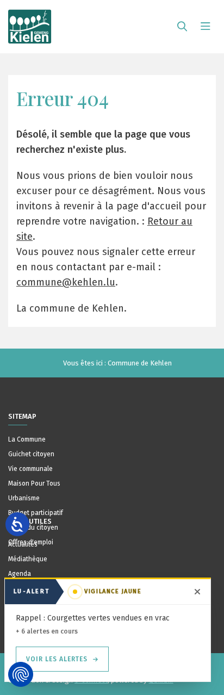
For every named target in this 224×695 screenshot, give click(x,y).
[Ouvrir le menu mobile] (205, 26)
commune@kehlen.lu (65, 282)
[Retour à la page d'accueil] (30, 22)
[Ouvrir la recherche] (182, 26)
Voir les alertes (57, 659)
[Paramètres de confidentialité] (20, 674)
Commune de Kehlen (140, 363)
